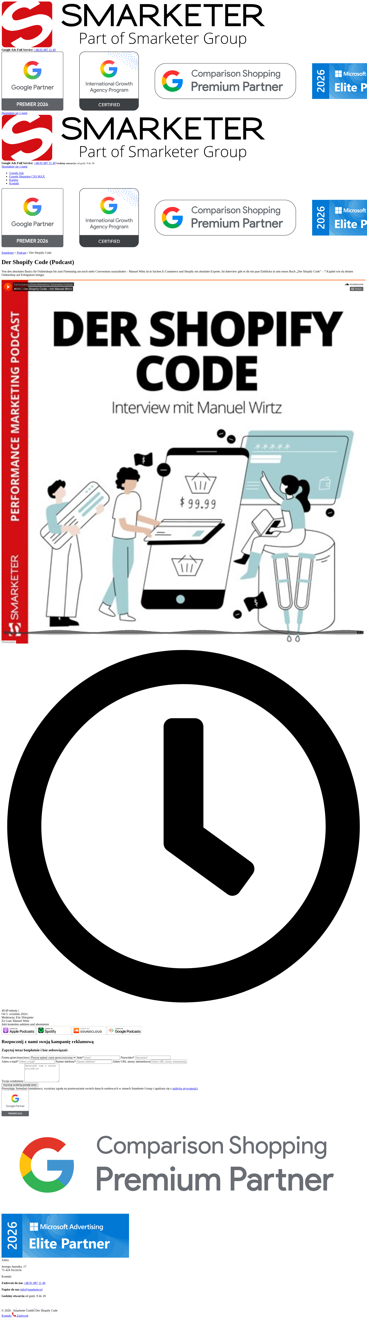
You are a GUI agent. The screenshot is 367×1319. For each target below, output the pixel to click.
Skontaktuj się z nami (14, 113)
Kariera (13, 180)
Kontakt (14, 183)
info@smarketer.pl (31, 1289)
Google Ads (16, 173)
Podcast (21, 252)
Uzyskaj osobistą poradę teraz (20, 1084)
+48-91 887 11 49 (45, 49)
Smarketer (8, 252)
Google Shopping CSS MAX (27, 176)
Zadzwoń (22, 1315)
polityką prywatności (185, 1088)
